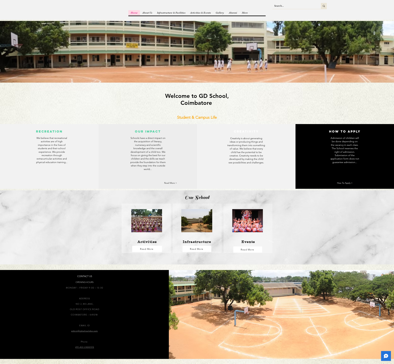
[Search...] (324, 6)
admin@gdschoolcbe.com (84, 330)
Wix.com (164, 363)
